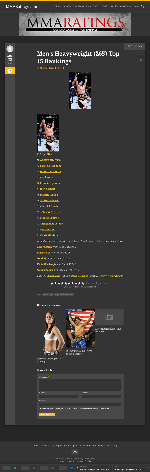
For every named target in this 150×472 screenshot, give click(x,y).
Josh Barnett (47, 189)
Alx (89, 461)
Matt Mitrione (49, 235)
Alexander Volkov (52, 223)
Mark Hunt (46, 177)
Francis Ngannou (50, 183)
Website (42, 401)
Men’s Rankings (79, 275)
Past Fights (78, 6)
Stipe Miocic (47, 154)
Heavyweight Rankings (111, 275)
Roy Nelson (48, 229)
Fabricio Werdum (50, 165)
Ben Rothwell (43, 252)
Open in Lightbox (49, 117)
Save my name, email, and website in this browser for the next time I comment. (75, 409)
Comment (44, 377)
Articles (67, 6)
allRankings (48, 295)
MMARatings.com (21, 6)
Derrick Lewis (49, 206)
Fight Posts (136, 46)
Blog (136, 6)
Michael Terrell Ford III (52, 68)
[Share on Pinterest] (47, 468)
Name (42, 393)
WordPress (73, 461)
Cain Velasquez (44, 246)
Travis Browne (50, 218)
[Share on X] (9, 468)
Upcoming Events (123, 6)
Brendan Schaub (45, 270)
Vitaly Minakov (45, 264)
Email (85, 393)
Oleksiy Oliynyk (50, 212)
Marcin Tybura (49, 194)
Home (58, 6)
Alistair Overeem (50, 160)
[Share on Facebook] (28, 468)
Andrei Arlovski (49, 200)
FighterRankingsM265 (64, 295)
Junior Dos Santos (50, 171)
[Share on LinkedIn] (65, 468)
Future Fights (92, 6)
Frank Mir (42, 258)
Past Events (107, 6)
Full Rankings (52, 275)
